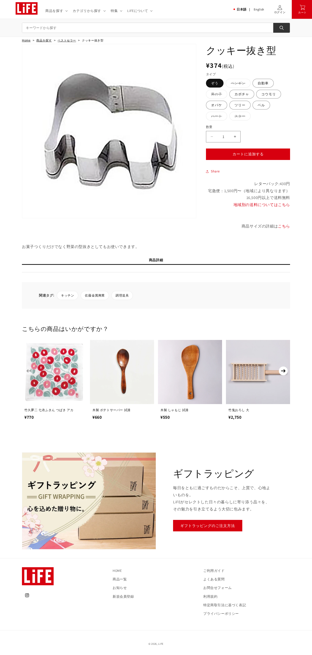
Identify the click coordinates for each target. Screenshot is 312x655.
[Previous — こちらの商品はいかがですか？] (28, 371)
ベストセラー (67, 40)
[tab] (156, 261)
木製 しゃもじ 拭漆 (174, 410)
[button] (56, 11)
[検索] (281, 28)
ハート (218, 117)
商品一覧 (120, 579)
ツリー (239, 105)
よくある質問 (214, 579)
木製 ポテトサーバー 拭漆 (111, 410)
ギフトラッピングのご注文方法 (207, 525)
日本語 (242, 9)
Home (26, 40)
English (259, 9)
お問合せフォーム (217, 588)
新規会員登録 (123, 596)
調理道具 (122, 295)
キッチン (67, 295)
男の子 (218, 95)
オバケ (216, 105)
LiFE (161, 643)
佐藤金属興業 (95, 295)
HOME (117, 570)
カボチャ (241, 94)
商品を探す (44, 40)
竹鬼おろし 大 (238, 410)
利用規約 (210, 596)
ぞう (214, 83)
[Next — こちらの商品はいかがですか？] (283, 371)
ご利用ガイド (214, 570)
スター (241, 117)
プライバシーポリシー (221, 613)
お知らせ (120, 588)
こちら (284, 226)
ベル (261, 105)
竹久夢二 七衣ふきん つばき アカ (48, 410)
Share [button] (215, 171)
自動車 (263, 83)
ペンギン (240, 84)
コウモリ (268, 94)
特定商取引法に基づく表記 (224, 605)
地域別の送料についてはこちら (262, 204)
